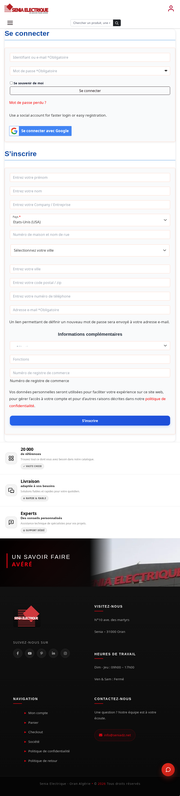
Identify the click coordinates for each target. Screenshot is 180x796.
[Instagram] (65, 653)
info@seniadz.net (116, 735)
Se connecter (90, 90)
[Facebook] (17, 653)
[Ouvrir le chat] (168, 769)
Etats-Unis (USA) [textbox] (27, 222)
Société (34, 741)
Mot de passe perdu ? (27, 102)
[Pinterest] (41, 653)
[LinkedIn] (53, 653)
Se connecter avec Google (45, 130)
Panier (33, 722)
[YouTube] (29, 653)
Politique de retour (42, 760)
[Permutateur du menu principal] (10, 23)
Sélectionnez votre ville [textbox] (34, 250)
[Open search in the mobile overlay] (95, 22)
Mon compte (38, 713)
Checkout (35, 732)
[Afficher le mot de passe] (166, 71)
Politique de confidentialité (49, 751)
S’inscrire (90, 420)
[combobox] (90, 220)
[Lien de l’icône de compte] (171, 8)
